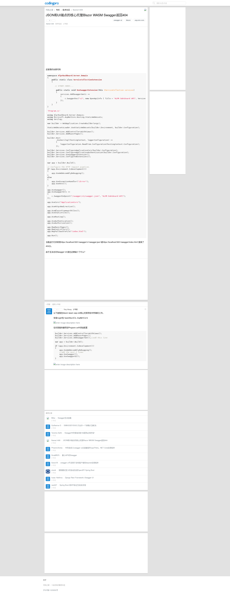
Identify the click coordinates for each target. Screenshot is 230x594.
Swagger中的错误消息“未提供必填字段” (80, 433)
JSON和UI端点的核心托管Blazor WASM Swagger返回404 (85, 440)
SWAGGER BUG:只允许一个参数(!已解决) (80, 425)
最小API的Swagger (69, 455)
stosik (53, 470)
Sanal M (54, 462)
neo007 (54, 485)
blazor (128, 20)
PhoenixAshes (57, 447)
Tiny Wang (67, 309)
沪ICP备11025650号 (50, 590)
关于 (44, 580)
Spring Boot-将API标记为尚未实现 (73, 485)
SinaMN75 (55, 455)
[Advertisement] (167, 49)
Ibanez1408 (78, 9)
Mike (53, 418)
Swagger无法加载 (64, 418)
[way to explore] (51, 4)
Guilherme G (56, 425)
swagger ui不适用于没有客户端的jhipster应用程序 (79, 462)
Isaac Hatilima (56, 477)
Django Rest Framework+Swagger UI (79, 477)
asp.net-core (139, 20)
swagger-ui (118, 20)
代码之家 (49, 9)
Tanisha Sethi (56, 433)
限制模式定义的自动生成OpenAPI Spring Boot (76, 470)
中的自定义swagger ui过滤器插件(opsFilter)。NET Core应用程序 (90, 447)
